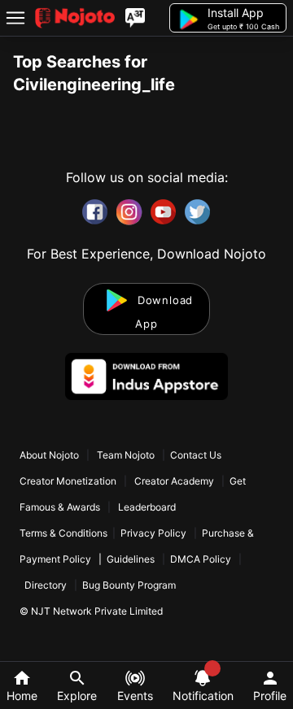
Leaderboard (147, 507)
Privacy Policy (153, 533)
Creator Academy (174, 481)
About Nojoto (50, 455)
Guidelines (131, 559)
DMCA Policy (200, 559)
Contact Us (195, 455)
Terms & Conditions (63, 533)
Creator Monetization (69, 481)
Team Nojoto (125, 455)
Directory (45, 585)
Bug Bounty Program (129, 585)
